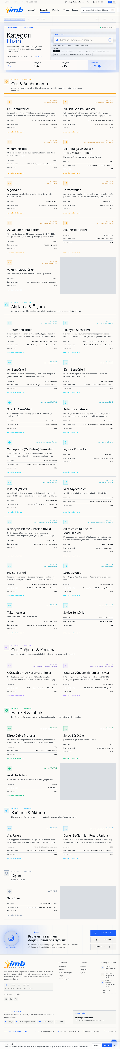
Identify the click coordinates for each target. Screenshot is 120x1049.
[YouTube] (16, 999)
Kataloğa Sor (105, 940)
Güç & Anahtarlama (68, 51)
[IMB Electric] (13, 10)
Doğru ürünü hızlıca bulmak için (25, 56)
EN (114, 2)
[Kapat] (114, 1045)
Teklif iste (102, 947)
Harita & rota (106, 991)
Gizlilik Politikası (82, 1047)
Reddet (96, 1045)
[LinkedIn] (6, 999)
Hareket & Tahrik (60, 54)
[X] (11, 999)
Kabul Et (107, 1045)
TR (110, 2)
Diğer (89, 54)
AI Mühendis (103, 933)
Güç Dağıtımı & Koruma (101, 51)
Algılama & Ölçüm (84, 51)
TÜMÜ (56, 51)
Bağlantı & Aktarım (76, 54)
